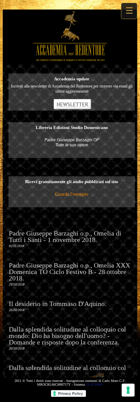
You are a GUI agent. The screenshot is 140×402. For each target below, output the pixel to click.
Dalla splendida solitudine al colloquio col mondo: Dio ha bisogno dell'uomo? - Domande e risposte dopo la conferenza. (67, 335)
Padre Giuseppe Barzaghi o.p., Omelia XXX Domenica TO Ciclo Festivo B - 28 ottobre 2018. (69, 271)
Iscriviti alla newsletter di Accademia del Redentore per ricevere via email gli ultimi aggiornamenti (72, 89)
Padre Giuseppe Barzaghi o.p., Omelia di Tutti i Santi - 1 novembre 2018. (65, 236)
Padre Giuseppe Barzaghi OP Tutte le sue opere (72, 142)
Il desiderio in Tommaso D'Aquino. (57, 303)
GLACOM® (94, 384)
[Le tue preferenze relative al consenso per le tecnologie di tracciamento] (128, 390)
